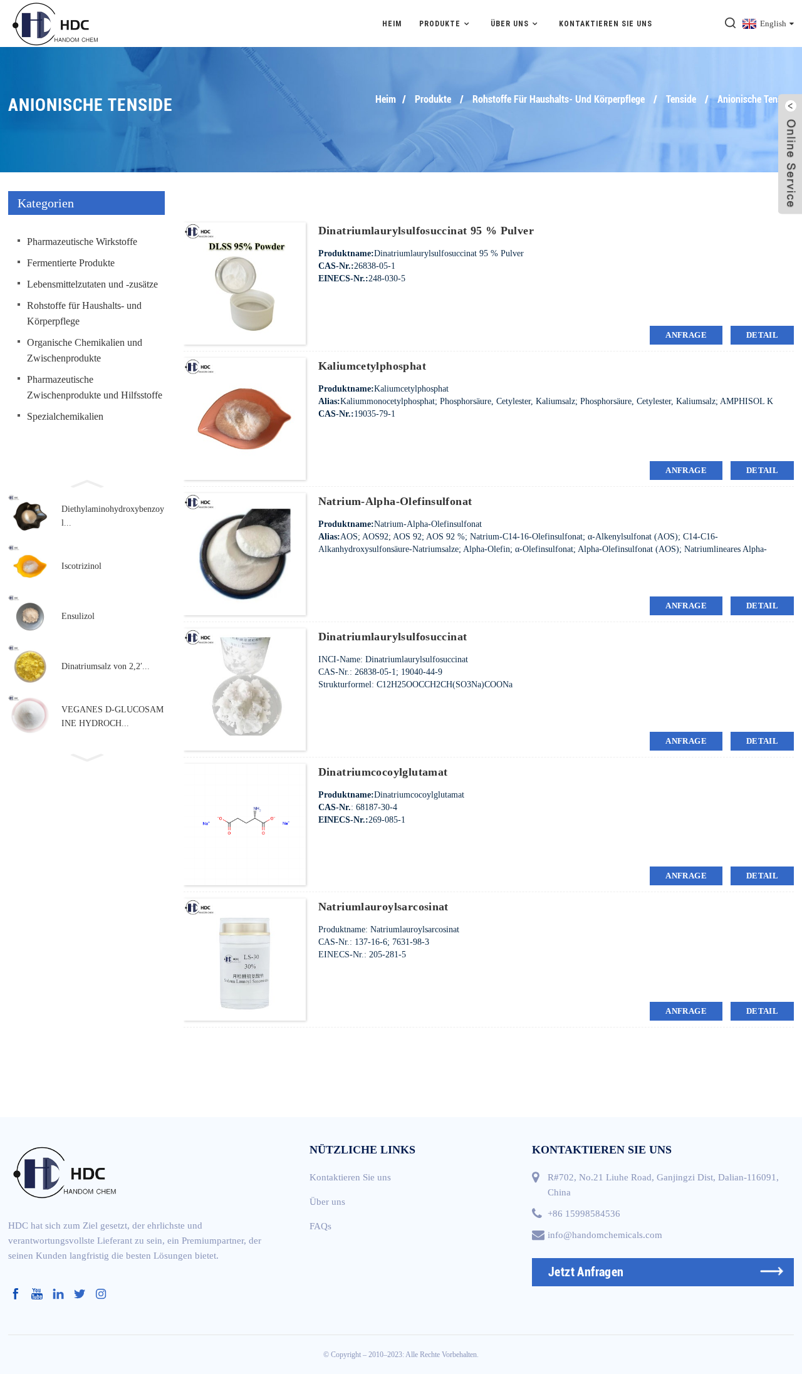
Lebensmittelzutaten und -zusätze (92, 284)
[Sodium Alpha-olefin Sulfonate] (245, 553)
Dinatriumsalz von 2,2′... (105, 666)
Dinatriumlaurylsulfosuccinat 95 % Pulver (426, 230)
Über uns (510, 23)
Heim (392, 23)
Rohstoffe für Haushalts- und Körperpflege (558, 99)
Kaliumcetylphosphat (372, 366)
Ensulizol (78, 616)
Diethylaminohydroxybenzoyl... (112, 516)
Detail (762, 335)
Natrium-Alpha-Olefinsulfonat (395, 501)
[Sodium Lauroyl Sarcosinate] (245, 959)
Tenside (681, 99)
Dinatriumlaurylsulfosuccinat (392, 636)
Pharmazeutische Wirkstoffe (82, 241)
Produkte (440, 23)
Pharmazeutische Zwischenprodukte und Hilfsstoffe (94, 387)
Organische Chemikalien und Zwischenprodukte (84, 350)
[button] (86, 482)
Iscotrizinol (81, 566)
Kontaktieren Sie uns (605, 23)
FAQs (320, 1226)
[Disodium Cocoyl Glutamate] (245, 823)
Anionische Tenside (755, 99)
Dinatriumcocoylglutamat (383, 772)
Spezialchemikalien (65, 416)
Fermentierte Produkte (71, 263)
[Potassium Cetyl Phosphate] (245, 418)
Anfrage (686, 335)
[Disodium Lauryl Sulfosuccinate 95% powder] (245, 283)
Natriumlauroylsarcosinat (383, 906)
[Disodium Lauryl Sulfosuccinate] (245, 688)
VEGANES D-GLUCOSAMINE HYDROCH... (112, 716)
